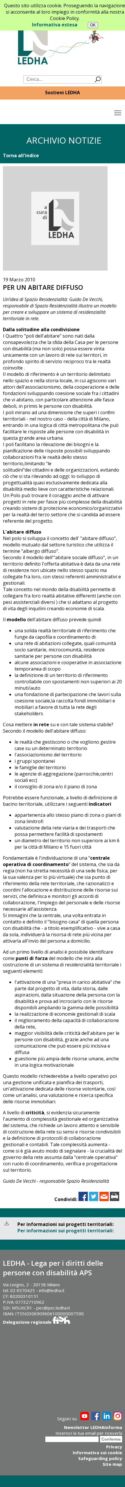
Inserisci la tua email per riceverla (89, 1433)
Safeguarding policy (100, 1458)
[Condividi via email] (104, 1199)
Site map (112, 1464)
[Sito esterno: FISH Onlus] (61, 1322)
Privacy (114, 1447)
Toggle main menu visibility (118, 112)
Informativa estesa (54, 24)
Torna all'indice (21, 155)
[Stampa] (114, 1199)
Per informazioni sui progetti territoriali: (65, 1230)
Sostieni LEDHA (62, 92)
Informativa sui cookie (97, 1452)
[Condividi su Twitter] (93, 1199)
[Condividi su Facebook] (83, 1199)
